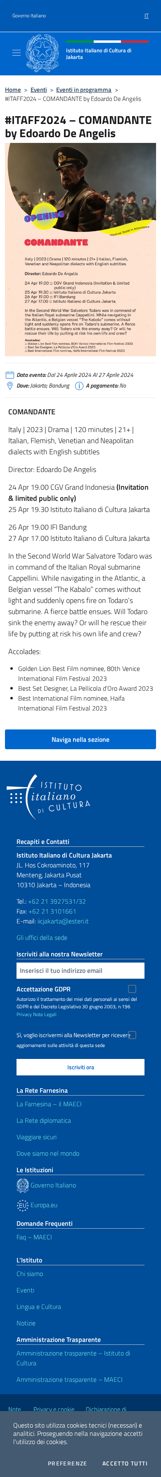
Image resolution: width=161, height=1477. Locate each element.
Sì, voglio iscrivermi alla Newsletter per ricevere (73, 1035)
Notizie (26, 1323)
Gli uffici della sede (42, 937)
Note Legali (45, 1014)
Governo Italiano (29, 15)
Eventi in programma (83, 89)
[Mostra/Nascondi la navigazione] (16, 53)
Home (13, 89)
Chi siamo (30, 1273)
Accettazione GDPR (44, 989)
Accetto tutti (125, 1463)
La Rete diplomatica (44, 1120)
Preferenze (68, 1463)
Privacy (24, 1014)
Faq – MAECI (34, 1237)
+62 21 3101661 (52, 911)
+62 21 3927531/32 (57, 901)
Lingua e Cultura (39, 1306)
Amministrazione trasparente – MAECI (70, 1379)
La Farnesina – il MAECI (49, 1104)
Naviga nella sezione (80, 739)
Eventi (39, 89)
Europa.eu (43, 1205)
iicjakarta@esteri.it (63, 921)
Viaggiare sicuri (37, 1137)
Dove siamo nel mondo (48, 1153)
